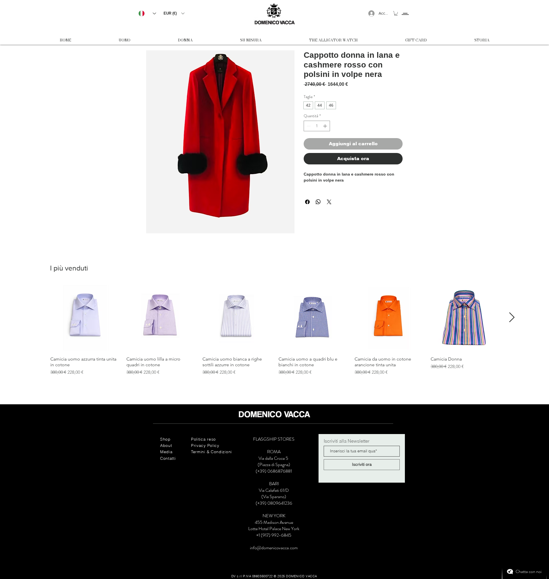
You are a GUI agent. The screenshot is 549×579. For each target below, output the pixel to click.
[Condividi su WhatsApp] (318, 201)
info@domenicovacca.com (274, 547)
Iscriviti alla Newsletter (346, 441)
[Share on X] (329, 201)
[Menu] (405, 9)
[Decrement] (308, 126)
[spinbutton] (317, 126)
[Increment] (325, 126)
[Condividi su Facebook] (307, 201)
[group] (274, 329)
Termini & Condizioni (211, 451)
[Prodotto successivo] (512, 317)
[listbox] (174, 13)
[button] (174, 13)
